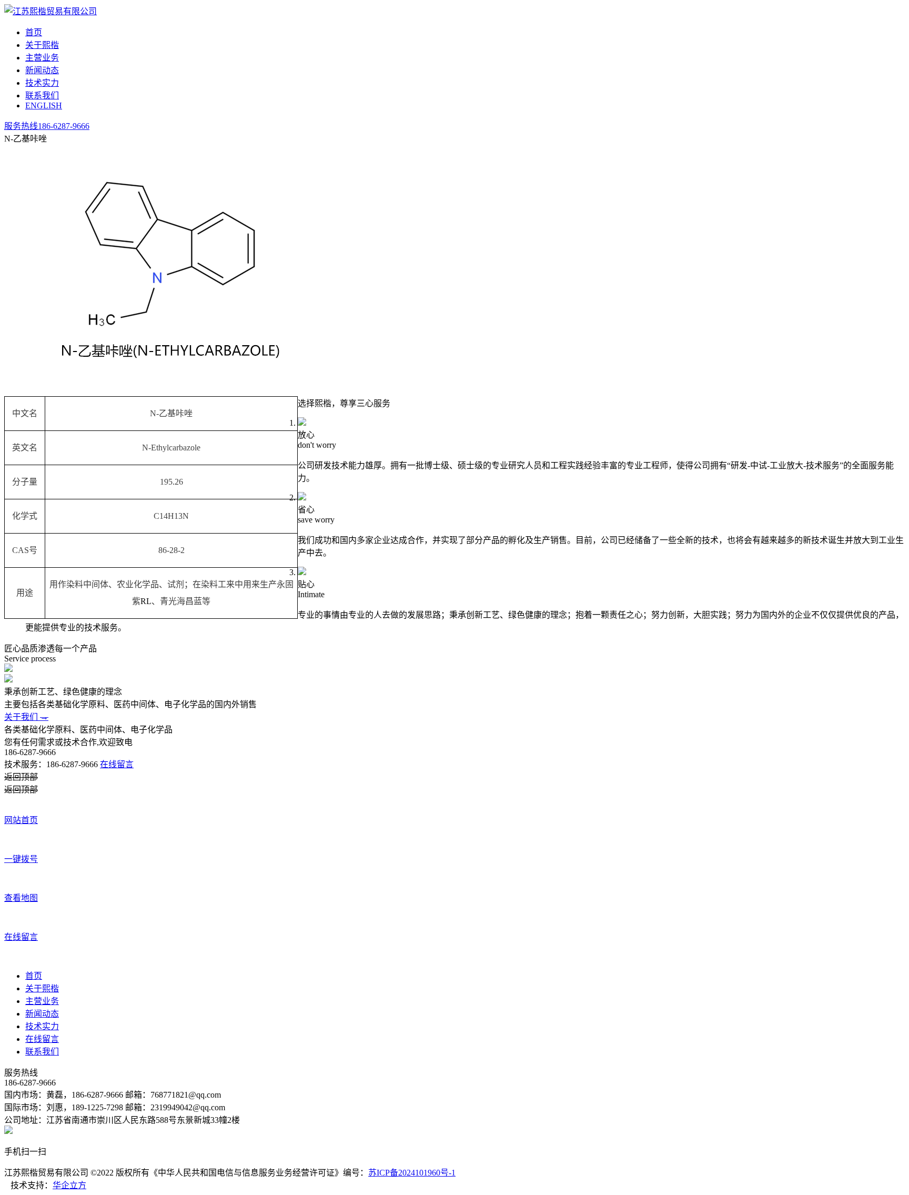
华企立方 (69, 1185)
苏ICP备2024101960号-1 (412, 1172)
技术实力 (42, 82)
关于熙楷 (42, 45)
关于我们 (26, 716)
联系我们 (42, 95)
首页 (33, 32)
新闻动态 (42, 70)
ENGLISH (43, 105)
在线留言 (117, 764)
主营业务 (42, 57)
